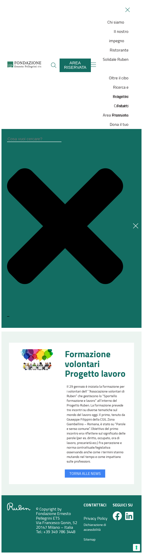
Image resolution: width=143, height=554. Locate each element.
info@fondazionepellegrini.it (108, 511)
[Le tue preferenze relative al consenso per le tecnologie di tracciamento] (136, 547)
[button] (53, 65)
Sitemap (90, 539)
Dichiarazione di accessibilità (95, 527)
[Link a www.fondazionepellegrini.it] (24, 67)
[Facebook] (117, 516)
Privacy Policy (95, 518)
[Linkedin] (129, 516)
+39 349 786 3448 (59, 532)
